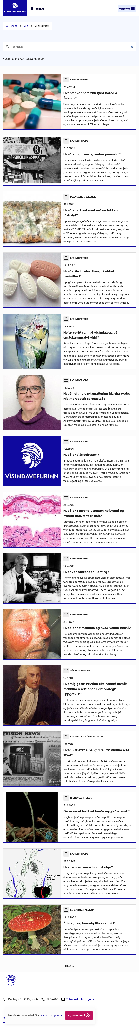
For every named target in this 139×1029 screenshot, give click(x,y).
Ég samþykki (77, 1015)
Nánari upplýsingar (52, 1015)
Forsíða (13, 25)
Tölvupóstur (80, 999)
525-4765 (52, 999)
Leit (26, 25)
